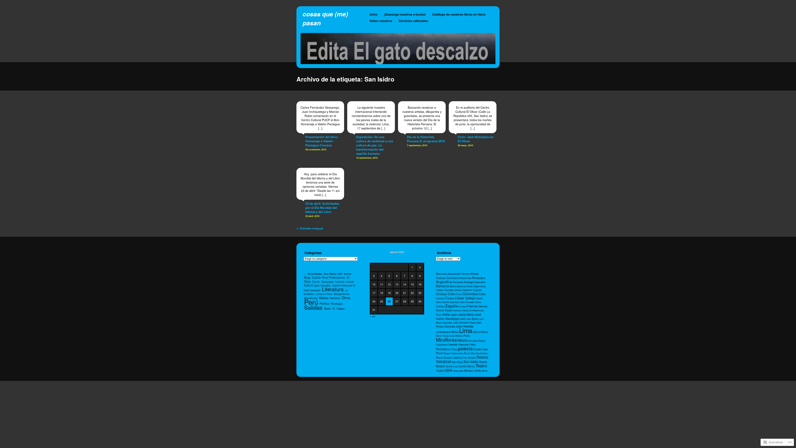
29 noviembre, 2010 (315, 149)
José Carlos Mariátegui (458, 316)
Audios (347, 273)
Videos (340, 308)
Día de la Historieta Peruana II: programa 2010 (426, 139)
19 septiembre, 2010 (367, 157)
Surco (471, 366)
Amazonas (465, 278)
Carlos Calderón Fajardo (468, 290)
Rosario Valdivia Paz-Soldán (460, 357)
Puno (439, 353)
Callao (439, 290)
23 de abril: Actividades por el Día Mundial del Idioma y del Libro (322, 207)
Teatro (481, 366)
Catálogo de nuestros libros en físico (458, 14)
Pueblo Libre (480, 349)
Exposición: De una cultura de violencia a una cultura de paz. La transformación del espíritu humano (374, 145)
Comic (316, 282)
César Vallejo (465, 297)
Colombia (470, 293)
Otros (346, 297)
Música (323, 298)
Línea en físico (324, 294)
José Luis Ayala (469, 319)
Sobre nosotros (381, 20)
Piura (454, 349)
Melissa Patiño (462, 335)
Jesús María (466, 314)
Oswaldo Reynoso (458, 344)
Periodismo (443, 349)
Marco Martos (480, 332)
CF (348, 277)
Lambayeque (443, 332)
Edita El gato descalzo (317, 285)
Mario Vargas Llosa (445, 335)
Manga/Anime (341, 294)
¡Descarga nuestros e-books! (405, 14)
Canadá (448, 290)
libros (455, 332)
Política (324, 303)
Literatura (333, 289)
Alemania (441, 274)
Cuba (482, 294)
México (462, 340)
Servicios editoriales (413, 20)
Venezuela (458, 370)
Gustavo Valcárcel (462, 310)
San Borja (457, 362)
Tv (333, 308)
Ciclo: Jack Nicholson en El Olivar (476, 139)
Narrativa (335, 298)
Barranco (442, 285)
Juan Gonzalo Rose (464, 322)
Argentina (444, 281)
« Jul (372, 316)
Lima (465, 330)
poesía (465, 348)
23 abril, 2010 (312, 216)
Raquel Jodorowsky (453, 353)
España (451, 305)
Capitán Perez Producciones (328, 277)
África (485, 370)
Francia (472, 306)
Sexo (327, 308)
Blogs (307, 277)
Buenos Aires (464, 286)
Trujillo (440, 371)
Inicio (373, 14)
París (472, 344)
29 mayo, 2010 (465, 145)
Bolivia (453, 286)
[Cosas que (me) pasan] (398, 63)
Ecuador (470, 302)
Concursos (327, 282)
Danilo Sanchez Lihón (454, 302)
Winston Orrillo (472, 371)
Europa (462, 306)
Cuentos (340, 281)
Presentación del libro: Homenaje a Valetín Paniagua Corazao (321, 141)
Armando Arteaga (463, 282)
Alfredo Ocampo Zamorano (457, 276)
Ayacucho (479, 282)
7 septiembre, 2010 (417, 145)
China (458, 294)
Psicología (337, 304)
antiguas (309, 228)
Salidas (313, 307)
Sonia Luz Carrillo (456, 366)
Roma (439, 357)
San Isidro (471, 361)
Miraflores (446, 339)
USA (448, 370)
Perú (311, 302)
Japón (453, 315)
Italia (446, 314)
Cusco (449, 298)
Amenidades (314, 274)
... (305, 273)
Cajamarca (479, 286)
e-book (350, 282)
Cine (307, 281)
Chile (451, 294)
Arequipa (478, 277)
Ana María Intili (333, 274)
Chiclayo (441, 294)
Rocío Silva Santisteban (476, 353)
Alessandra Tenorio (459, 273)
